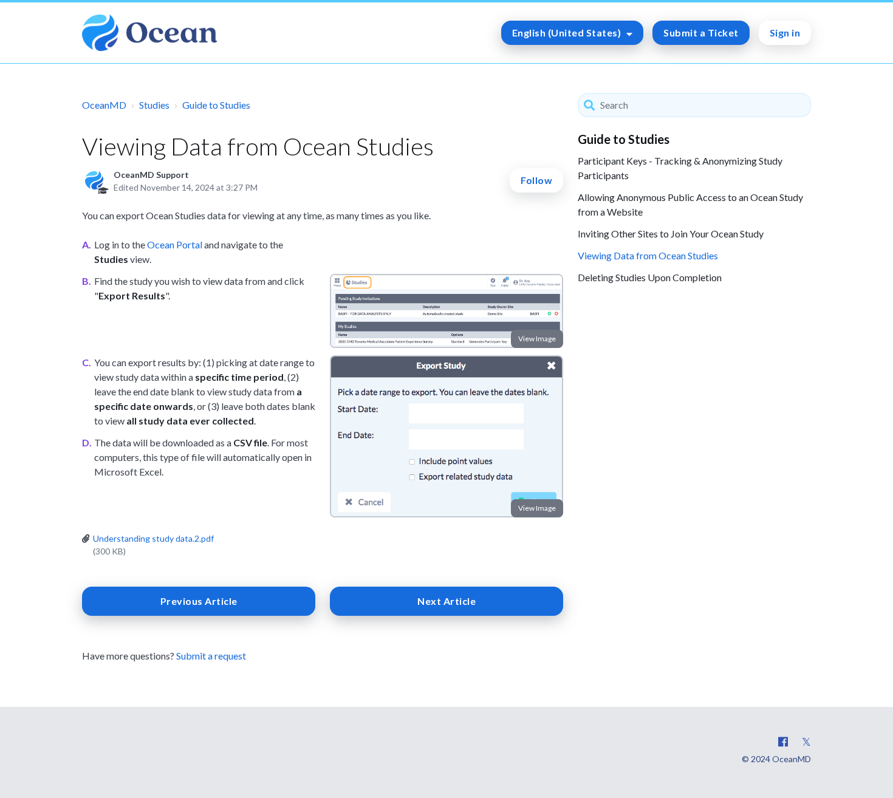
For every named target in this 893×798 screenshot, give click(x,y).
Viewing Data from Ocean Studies (648, 255)
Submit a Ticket (701, 32)
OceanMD (104, 105)
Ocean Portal (174, 244)
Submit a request (211, 655)
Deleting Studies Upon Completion (650, 277)
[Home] (149, 33)
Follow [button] (536, 180)
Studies (154, 105)
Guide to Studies (216, 105)
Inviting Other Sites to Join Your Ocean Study (671, 233)
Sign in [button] (785, 32)
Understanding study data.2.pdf (153, 538)
